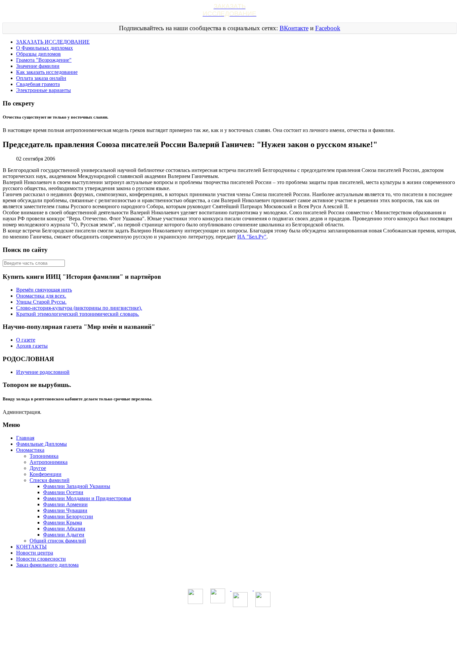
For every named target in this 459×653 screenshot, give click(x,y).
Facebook (327, 28)
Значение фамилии (37, 66)
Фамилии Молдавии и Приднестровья (87, 498)
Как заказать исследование (47, 72)
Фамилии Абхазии (64, 528)
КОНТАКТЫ (31, 547)
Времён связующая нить (44, 290)
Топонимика (44, 456)
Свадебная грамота (38, 84)
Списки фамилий (50, 480)
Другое (38, 468)
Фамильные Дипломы (41, 444)
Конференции (45, 474)
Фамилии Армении (65, 504)
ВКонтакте (294, 28)
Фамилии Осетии (63, 492)
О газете (25, 340)
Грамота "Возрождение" (44, 60)
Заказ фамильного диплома (47, 565)
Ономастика (30, 450)
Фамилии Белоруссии (68, 516)
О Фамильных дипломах (44, 48)
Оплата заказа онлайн (41, 78)
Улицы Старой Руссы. (41, 302)
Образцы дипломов (38, 54)
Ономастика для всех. (41, 296)
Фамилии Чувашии (65, 510)
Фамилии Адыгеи (63, 534)
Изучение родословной (43, 372)
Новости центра (34, 553)
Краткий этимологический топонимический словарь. (77, 314)
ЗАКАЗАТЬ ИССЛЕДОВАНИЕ (53, 42)
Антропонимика (49, 462)
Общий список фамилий (58, 540)
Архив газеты (32, 346)
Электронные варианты (43, 90)
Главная (25, 438)
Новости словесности (41, 559)
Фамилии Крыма (62, 522)
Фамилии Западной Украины (76, 486)
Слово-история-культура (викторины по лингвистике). (79, 308)
